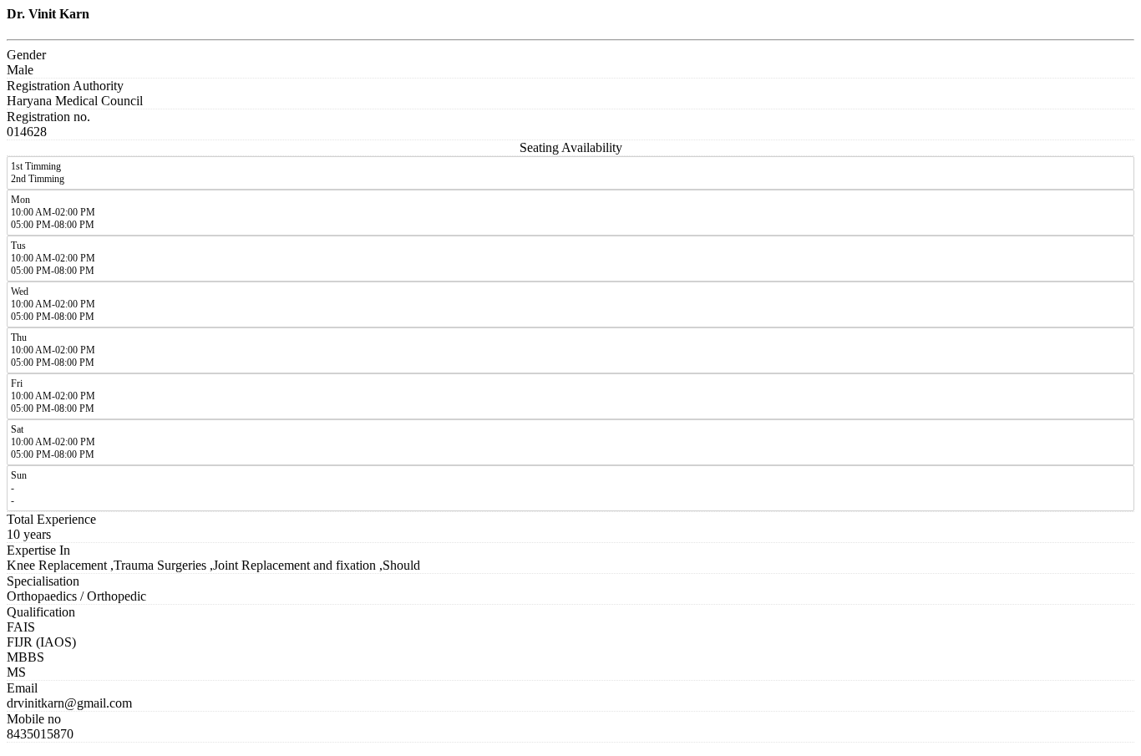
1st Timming (36, 166)
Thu (19, 337)
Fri (17, 383)
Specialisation (43, 581)
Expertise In (38, 550)
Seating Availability (571, 147)
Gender (26, 55)
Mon (20, 199)
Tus (18, 245)
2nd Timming (37, 179)
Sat (17, 429)
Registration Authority (65, 86)
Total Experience (51, 519)
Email (22, 688)
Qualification (41, 612)
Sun (19, 475)
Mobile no (34, 719)
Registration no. (48, 116)
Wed (19, 291)
